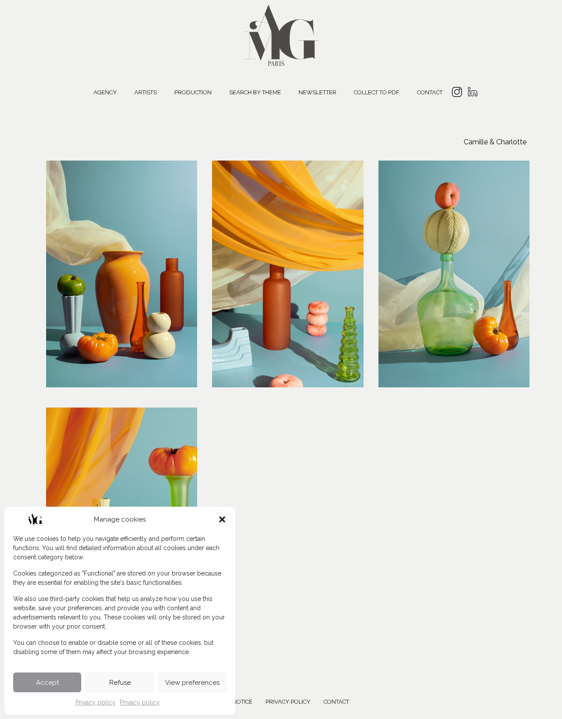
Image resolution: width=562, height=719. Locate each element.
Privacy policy (95, 702)
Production (193, 92)
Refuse (120, 683)
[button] (222, 519)
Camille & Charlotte (495, 142)
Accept (47, 683)
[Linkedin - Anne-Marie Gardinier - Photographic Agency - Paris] (472, 93)
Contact (430, 92)
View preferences (192, 683)
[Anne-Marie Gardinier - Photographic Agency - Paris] (281, 34)
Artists (145, 92)
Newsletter (317, 92)
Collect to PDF (377, 92)
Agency (105, 92)
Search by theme (255, 92)
